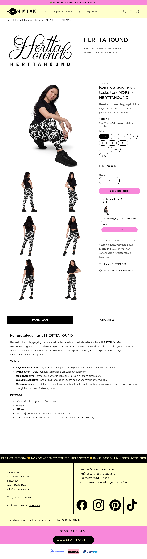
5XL (127, 149)
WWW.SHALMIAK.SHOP (73, 540)
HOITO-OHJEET (107, 320)
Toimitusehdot (16, 520)
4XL (116, 149)
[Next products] (137, 201)
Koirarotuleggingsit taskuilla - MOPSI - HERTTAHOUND (43, 20)
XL (112, 143)
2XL (123, 143)
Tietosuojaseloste (39, 520)
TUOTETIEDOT (40, 320)
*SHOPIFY (34, 505)
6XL (104, 156)
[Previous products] (130, 201)
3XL (104, 149)
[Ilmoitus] (139, 2)
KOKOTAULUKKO (108, 166)
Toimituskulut (118, 123)
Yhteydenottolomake (19, 497)
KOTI (9, 20)
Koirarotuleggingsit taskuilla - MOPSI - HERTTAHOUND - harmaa (119, 218)
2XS (104, 136)
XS (115, 136)
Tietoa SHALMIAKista (67, 520)
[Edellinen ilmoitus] (8, 2)
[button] (57, 11)
